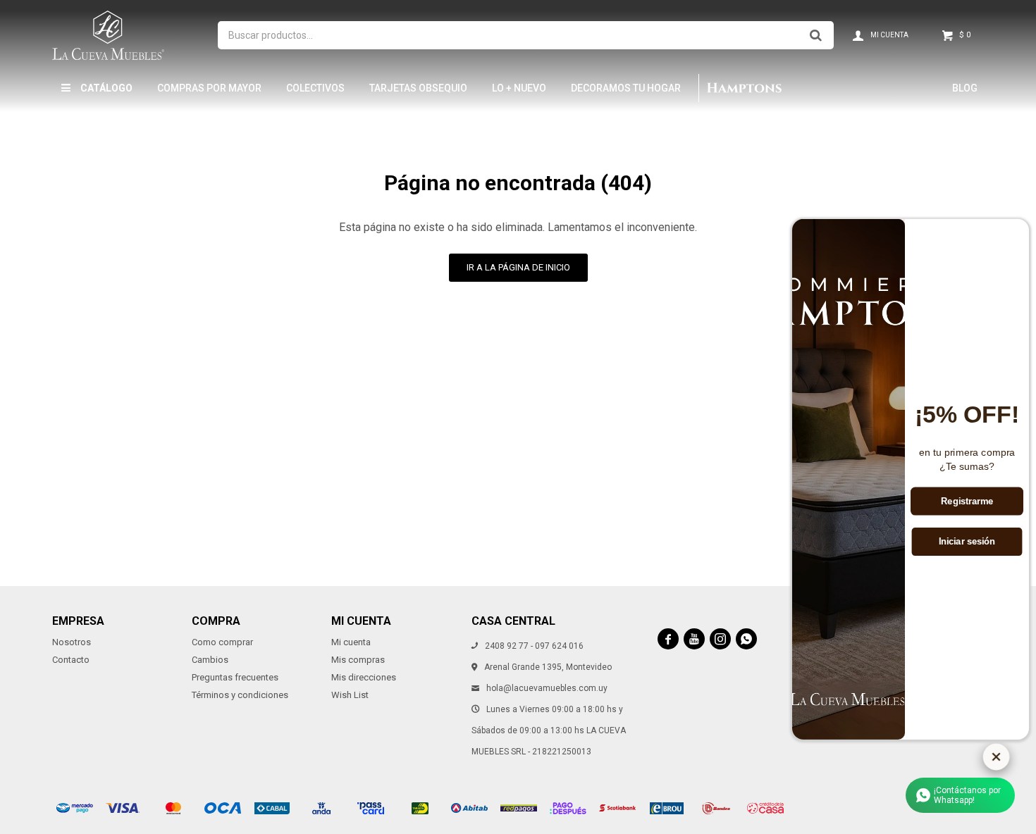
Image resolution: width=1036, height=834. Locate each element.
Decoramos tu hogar (626, 88)
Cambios (210, 659)
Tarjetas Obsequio (418, 88)
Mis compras (358, 659)
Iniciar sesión (967, 542)
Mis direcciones (363, 677)
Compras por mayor (209, 88)
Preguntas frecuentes (235, 677)
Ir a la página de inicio (518, 267)
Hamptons (744, 88)
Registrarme (967, 501)
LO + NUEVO (519, 88)
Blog (965, 88)
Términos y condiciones (240, 695)
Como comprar (222, 642)
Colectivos (315, 88)
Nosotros (71, 642)
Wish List (350, 695)
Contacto (71, 659)
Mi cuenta (351, 642)
